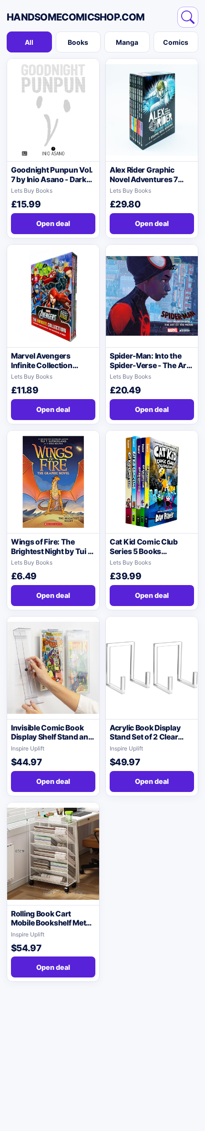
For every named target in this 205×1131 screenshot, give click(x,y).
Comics (175, 42)
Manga (127, 42)
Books (78, 42)
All (29, 42)
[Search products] (187, 17)
